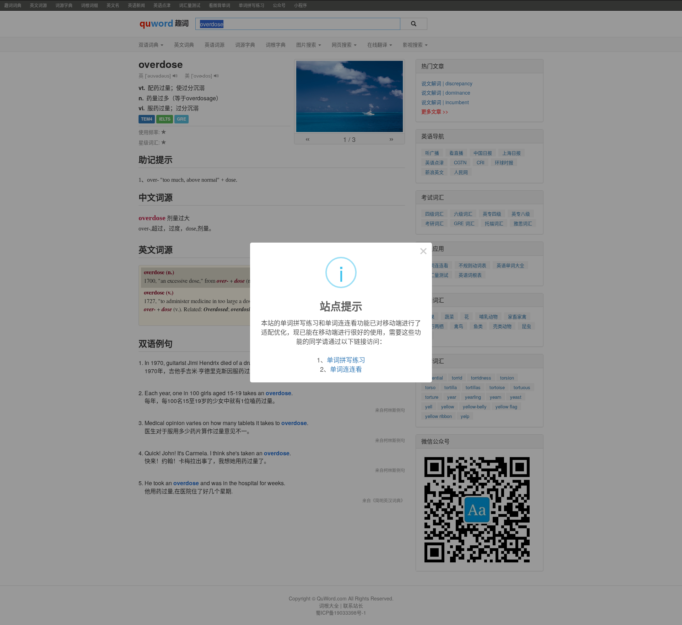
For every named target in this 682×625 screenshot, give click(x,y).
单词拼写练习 (346, 359)
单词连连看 (346, 369)
